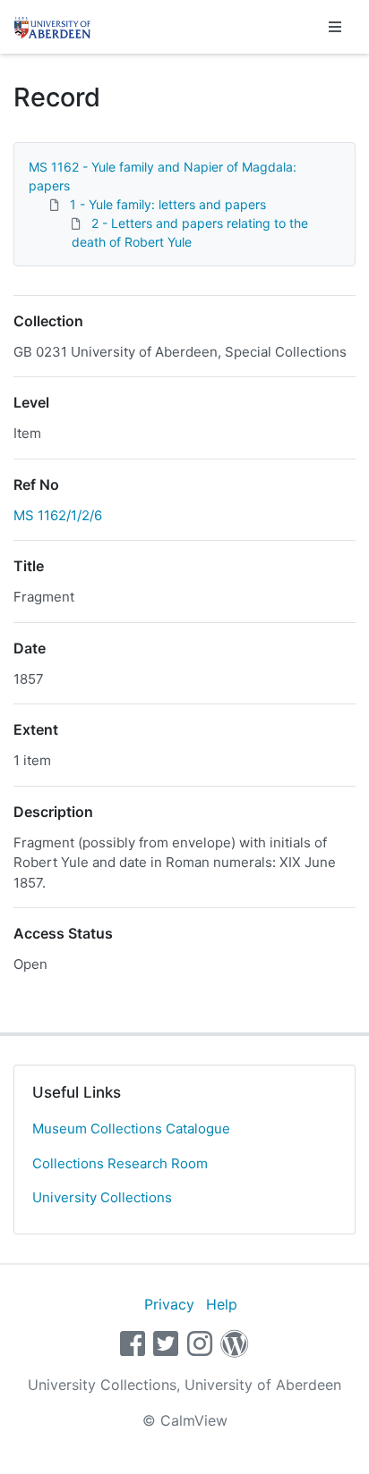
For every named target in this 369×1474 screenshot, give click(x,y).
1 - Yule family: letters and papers (168, 204)
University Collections (102, 1197)
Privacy (169, 1304)
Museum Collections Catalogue (131, 1128)
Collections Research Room (120, 1163)
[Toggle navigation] (335, 26)
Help (221, 1304)
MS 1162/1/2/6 (57, 515)
